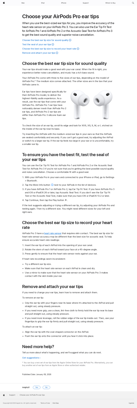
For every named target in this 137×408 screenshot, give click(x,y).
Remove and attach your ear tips (38, 53)
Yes (36, 387)
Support (12, 395)
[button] (133, 3)
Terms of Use (45, 403)
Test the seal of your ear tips (36, 44)
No (46, 387)
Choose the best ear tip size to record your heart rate (49, 48)
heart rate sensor (52, 233)
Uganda (131, 403)
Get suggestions (30, 357)
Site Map (56, 403)
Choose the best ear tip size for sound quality (45, 40)
